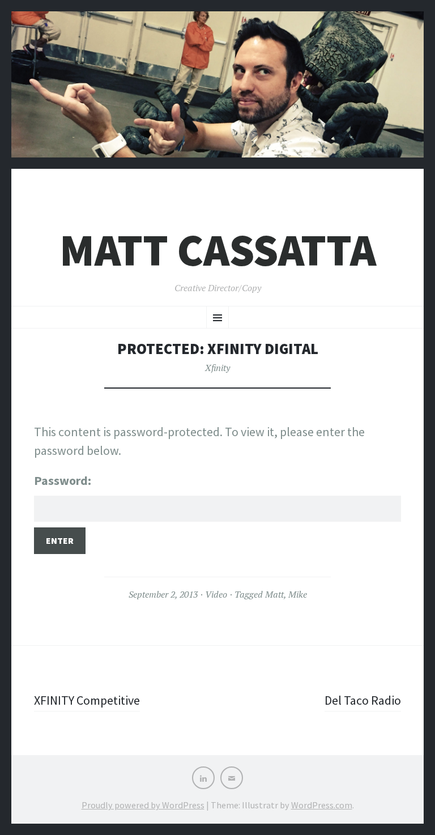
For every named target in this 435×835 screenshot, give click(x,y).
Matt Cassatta (217, 250)
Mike (297, 594)
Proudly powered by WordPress (143, 805)
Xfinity (217, 367)
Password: (62, 480)
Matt (274, 594)
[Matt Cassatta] (217, 92)
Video (216, 594)
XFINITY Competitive (87, 700)
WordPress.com (321, 805)
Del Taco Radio (363, 700)
